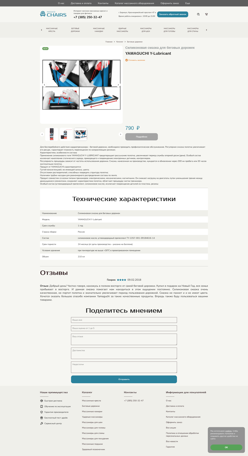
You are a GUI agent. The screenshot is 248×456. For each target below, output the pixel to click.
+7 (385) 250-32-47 (134, 400)
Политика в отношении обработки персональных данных (182, 434)
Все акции (171, 427)
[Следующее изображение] (118, 84)
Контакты (103, 3)
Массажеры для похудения (95, 438)
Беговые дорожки (134, 42)
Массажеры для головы (93, 427)
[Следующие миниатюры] (121, 134)
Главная (109, 42)
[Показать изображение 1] (51, 134)
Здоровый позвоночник (93, 449)
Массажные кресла (91, 400)
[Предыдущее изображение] (44, 84)
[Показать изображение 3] (80, 134)
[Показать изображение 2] (66, 134)
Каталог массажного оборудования (134, 3)
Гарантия (170, 446)
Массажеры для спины (93, 433)
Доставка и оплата (81, 3)
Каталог (119, 42)
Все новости (172, 441)
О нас (61, 3)
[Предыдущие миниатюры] (42, 134)
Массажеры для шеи (92, 422)
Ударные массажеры (92, 416)
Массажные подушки (92, 444)
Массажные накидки (92, 411)
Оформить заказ (170, 3)
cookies (228, 431)
